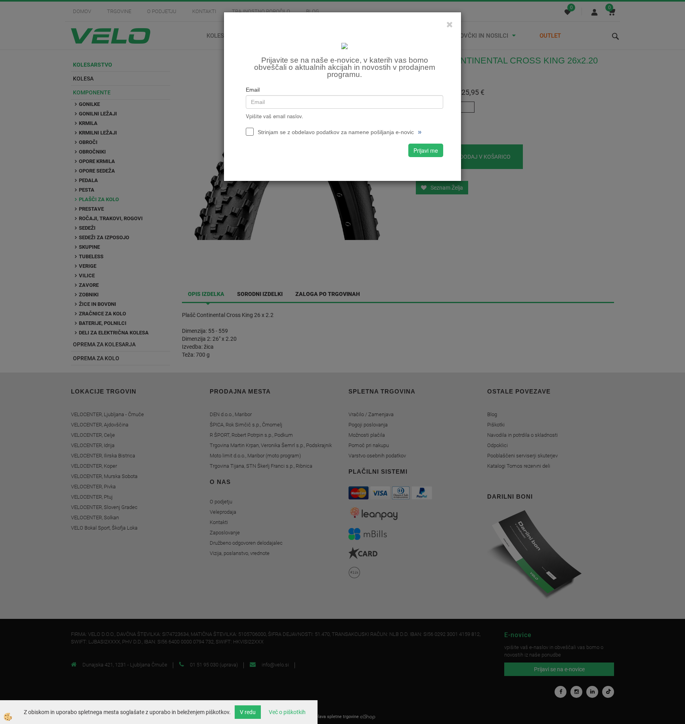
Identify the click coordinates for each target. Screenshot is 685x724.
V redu (248, 712)
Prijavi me (425, 150)
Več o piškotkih (287, 712)
